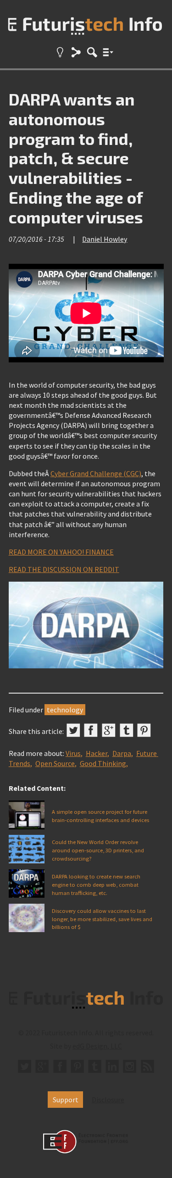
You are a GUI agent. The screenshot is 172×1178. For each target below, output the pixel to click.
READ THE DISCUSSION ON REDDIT (64, 569)
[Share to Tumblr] (126, 730)
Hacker (96, 753)
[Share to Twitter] (73, 730)
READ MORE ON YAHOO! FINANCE (61, 551)
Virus (73, 753)
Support (65, 1099)
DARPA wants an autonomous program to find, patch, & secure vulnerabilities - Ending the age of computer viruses (76, 158)
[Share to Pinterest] (144, 730)
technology (65, 709)
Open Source (55, 763)
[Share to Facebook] (91, 730)
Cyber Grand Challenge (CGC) (95, 473)
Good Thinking (103, 763)
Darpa (121, 753)
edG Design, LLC (97, 1045)
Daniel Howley (104, 239)
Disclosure (108, 1099)
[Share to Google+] (108, 730)
